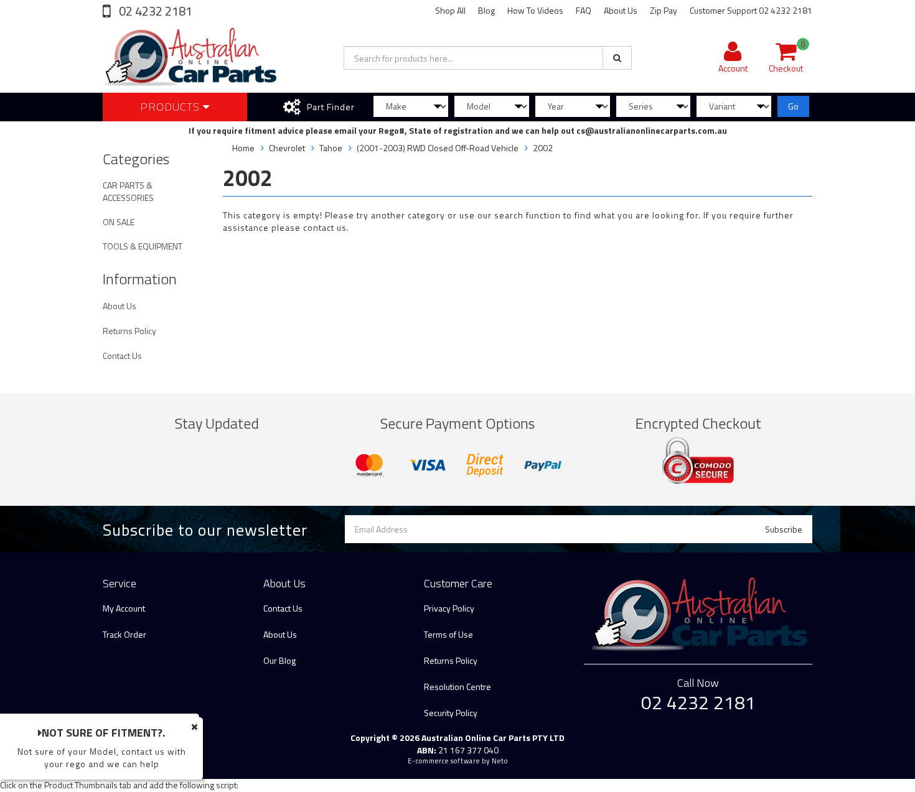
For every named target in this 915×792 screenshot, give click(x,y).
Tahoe (330, 147)
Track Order (124, 634)
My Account (124, 608)
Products (171, 106)
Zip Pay (663, 10)
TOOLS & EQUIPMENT (142, 246)
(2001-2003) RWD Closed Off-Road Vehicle (437, 147)
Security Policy (450, 712)
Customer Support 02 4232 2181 (751, 10)
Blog (486, 10)
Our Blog (279, 660)
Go (793, 106)
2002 (543, 147)
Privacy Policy (449, 608)
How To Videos (535, 10)
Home (243, 147)
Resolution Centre (457, 686)
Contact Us (122, 355)
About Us (620, 10)
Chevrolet (287, 147)
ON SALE (118, 221)
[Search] (617, 58)
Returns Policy (129, 330)
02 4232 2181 (154, 11)
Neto (500, 761)
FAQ (583, 10)
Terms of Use (448, 634)
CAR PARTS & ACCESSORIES (128, 191)
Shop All (450, 10)
